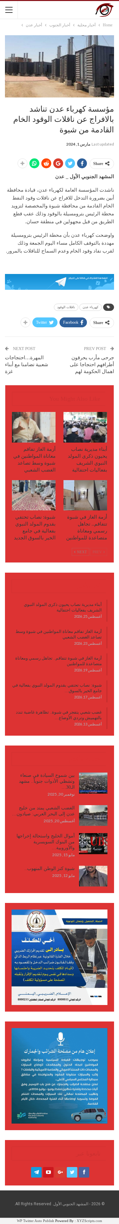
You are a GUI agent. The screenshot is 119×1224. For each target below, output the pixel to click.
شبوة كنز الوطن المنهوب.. (49, 868)
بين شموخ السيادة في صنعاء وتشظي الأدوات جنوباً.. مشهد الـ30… (47, 781)
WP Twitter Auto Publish (35, 1221)
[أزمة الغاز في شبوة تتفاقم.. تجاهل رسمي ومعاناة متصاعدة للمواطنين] (85, 495)
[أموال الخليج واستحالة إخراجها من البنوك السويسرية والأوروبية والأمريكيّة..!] (93, 843)
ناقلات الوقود (66, 307)
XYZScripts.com (89, 1221)
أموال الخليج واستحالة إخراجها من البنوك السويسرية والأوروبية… (46, 841)
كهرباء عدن (91, 307)
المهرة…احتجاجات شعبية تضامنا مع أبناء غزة (26, 364)
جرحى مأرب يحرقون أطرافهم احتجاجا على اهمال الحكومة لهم (92, 364)
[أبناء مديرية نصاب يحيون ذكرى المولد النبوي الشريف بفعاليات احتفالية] (85, 427)
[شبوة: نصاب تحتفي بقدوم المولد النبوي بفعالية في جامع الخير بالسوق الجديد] (34, 495)
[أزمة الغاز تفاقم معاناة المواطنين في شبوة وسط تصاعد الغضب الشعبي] (34, 427)
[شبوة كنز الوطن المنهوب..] (93, 876)
